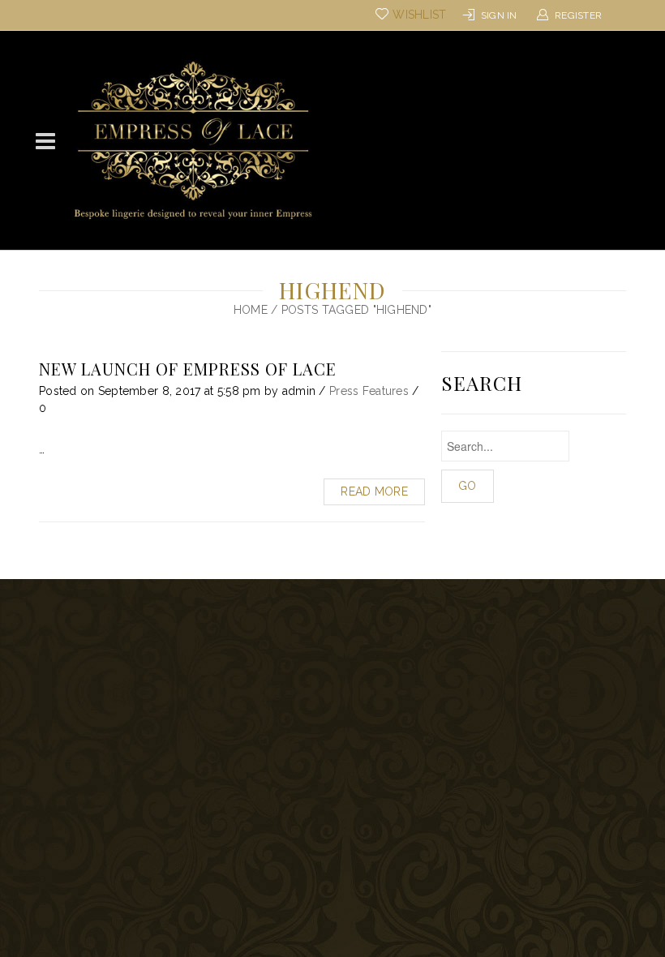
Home (251, 309)
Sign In (499, 15)
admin (298, 390)
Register (578, 15)
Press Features (369, 390)
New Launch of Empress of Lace (188, 369)
